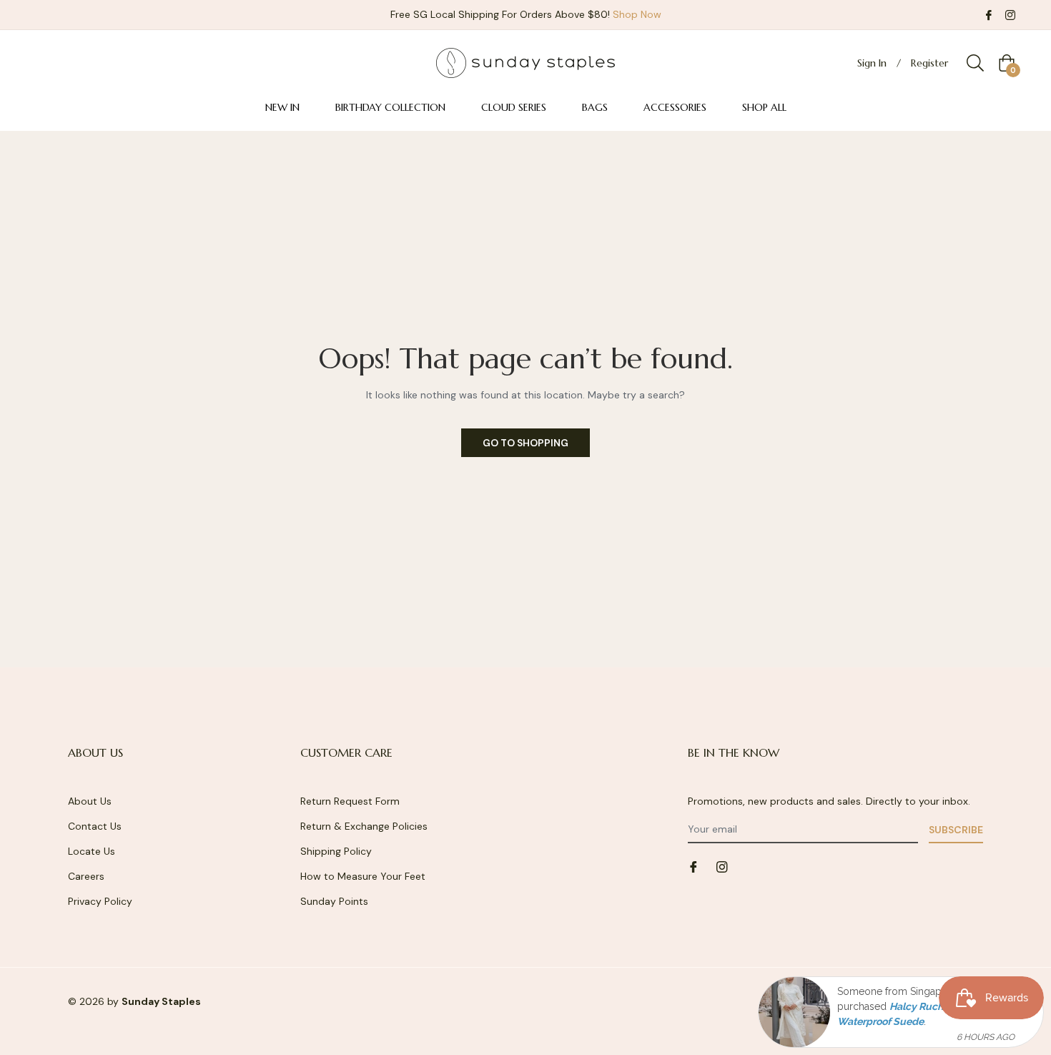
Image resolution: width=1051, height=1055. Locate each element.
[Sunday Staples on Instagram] (1010, 14)
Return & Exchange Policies (364, 826)
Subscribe (956, 829)
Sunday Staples (161, 1001)
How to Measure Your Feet (362, 876)
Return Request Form (350, 801)
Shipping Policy (336, 851)
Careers (86, 876)
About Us (90, 801)
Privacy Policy (100, 901)
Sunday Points (334, 901)
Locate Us (91, 851)
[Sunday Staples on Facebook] (989, 14)
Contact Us (95, 826)
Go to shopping (525, 442)
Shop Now (637, 14)
